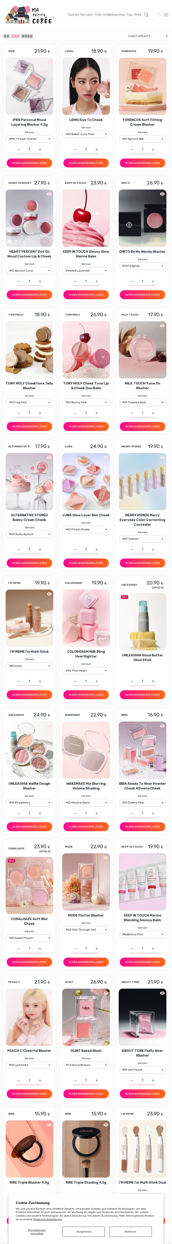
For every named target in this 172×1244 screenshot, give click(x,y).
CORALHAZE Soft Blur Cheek (29, 921)
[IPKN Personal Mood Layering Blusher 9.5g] (29, 86)
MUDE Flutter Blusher (86, 915)
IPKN (11, 51)
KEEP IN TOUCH (75, 183)
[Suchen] (146, 14)
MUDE (69, 846)
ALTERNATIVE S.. (19, 446)
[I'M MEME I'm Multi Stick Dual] (142, 1149)
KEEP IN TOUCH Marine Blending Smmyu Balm (142, 917)
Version (29, 132)
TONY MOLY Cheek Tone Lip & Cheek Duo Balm (86, 385)
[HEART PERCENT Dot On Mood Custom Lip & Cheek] (29, 218)
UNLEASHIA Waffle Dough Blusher (29, 786)
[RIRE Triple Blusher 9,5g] (29, 1149)
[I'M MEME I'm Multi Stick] (29, 618)
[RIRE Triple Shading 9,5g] (86, 1149)
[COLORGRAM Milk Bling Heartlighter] (86, 618)
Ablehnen (130, 1231)
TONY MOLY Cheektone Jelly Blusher (29, 385)
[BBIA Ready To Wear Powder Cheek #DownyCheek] (142, 750)
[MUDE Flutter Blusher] (86, 881)
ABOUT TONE (130, 982)
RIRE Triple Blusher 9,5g (29, 1182)
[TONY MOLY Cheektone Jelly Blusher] (29, 349)
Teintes (29, 659)
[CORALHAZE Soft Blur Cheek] (29, 885)
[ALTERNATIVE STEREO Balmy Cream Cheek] (29, 481)
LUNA (68, 446)
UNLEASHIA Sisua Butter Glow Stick (142, 657)
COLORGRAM (73, 583)
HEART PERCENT (19, 183)
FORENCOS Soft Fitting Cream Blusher (142, 122)
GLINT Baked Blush (86, 1051)
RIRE (11, 1114)
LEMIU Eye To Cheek (86, 120)
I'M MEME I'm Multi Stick (29, 652)
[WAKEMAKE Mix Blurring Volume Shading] (86, 750)
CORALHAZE (16, 848)
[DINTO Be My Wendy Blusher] (142, 218)
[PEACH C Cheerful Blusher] (29, 1017)
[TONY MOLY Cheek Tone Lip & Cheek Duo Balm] (86, 349)
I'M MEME (14, 583)
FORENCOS (128, 51)
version (86, 796)
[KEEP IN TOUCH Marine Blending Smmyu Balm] (142, 881)
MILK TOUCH (129, 314)
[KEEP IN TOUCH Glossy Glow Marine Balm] (86, 218)
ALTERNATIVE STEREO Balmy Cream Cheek (29, 517)
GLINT (69, 982)
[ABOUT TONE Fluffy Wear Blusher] (142, 1017)
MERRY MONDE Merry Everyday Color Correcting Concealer (143, 520)
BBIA (124, 715)
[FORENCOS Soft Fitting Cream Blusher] (142, 86)
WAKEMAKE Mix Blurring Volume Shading (86, 786)
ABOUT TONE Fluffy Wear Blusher (142, 1053)
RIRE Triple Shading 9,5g (86, 1182)
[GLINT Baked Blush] (86, 1017)
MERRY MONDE (131, 446)
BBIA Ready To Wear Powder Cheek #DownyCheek (142, 786)
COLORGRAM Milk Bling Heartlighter (86, 654)
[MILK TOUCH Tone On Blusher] (142, 349)
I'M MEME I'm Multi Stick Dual (142, 1182)
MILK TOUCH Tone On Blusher (142, 385)
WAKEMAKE (72, 715)
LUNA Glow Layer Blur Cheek (86, 515)
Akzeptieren (83, 1231)
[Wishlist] (160, 15)
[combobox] (110, 14)
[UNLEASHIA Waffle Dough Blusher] (29, 750)
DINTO (125, 183)
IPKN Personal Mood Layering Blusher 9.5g (29, 122)
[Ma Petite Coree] (30, 14)
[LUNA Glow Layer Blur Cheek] (86, 481)
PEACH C (14, 982)
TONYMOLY (16, 314)
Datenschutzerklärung (47, 1219)
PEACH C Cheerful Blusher (29, 1051)
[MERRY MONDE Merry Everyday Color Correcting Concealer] (142, 481)
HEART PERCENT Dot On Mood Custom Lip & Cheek (29, 254)
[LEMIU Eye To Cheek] (86, 86)
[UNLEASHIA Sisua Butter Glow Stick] (142, 622)
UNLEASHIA (129, 585)
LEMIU (69, 51)
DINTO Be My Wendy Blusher (143, 252)
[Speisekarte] (166, 15)
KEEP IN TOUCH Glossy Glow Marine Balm (86, 254)
